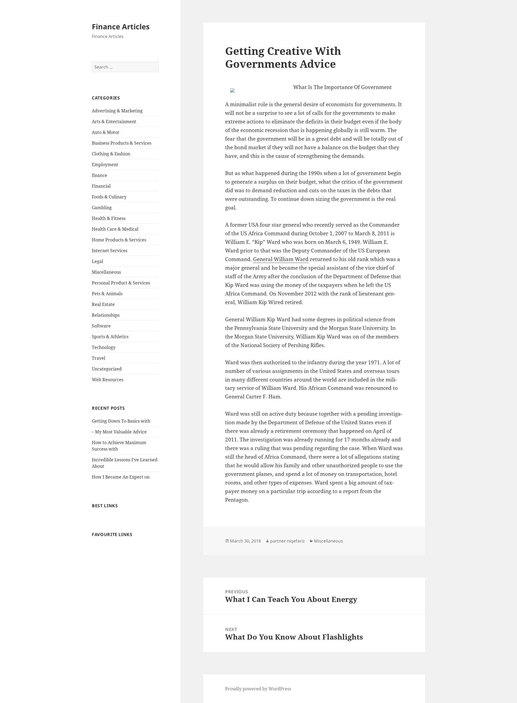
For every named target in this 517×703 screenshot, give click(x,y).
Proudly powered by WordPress (258, 689)
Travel (98, 358)
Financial (101, 186)
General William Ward (281, 259)
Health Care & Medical (115, 229)
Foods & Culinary (109, 197)
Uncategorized (107, 369)
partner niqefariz (287, 541)
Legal (97, 261)
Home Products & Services (119, 240)
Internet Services (109, 251)
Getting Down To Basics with (121, 421)
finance (99, 175)
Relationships (106, 315)
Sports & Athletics (110, 337)
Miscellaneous (106, 272)
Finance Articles (120, 26)
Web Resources (107, 380)
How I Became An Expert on (120, 477)
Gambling (102, 207)
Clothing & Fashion (111, 154)
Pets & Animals (107, 294)
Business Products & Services (121, 143)
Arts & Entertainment (114, 121)
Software (101, 326)
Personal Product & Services (121, 283)
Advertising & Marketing (117, 111)
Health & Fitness (108, 218)
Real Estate (103, 304)
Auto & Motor (106, 132)
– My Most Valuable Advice (119, 432)
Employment (105, 164)
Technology (104, 347)
